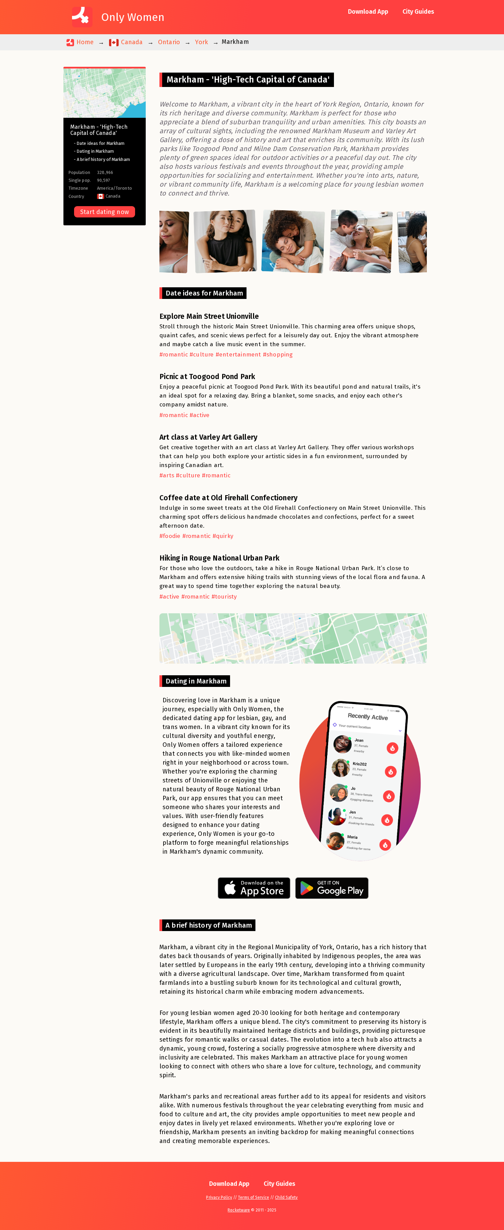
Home (84, 42)
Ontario (169, 42)
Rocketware (239, 1210)
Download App (368, 11)
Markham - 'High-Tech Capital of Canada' (99, 130)
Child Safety (286, 1197)
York (201, 42)
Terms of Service (253, 1197)
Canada (131, 42)
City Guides (418, 11)
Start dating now (104, 212)
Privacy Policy (219, 1197)
